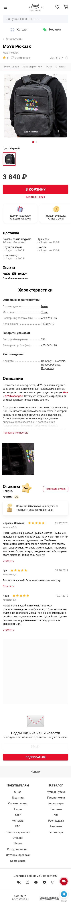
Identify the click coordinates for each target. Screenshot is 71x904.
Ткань (44, 312)
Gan (65, 392)
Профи (45, 364)
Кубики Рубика (56, 792)
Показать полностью (15, 432)
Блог (18, 814)
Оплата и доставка (18, 832)
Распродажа (56, 820)
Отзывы (18, 837)
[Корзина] (65, 7)
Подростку (47, 368)
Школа (17, 843)
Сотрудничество (17, 849)
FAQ (17, 826)
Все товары (56, 832)
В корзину (35, 189)
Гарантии (18, 797)
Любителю (59, 361)
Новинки (55, 29)
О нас (17, 792)
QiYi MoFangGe (14, 396)
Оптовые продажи (18, 855)
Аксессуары (14, 38)
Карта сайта (17, 861)
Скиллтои (56, 809)
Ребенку (55, 364)
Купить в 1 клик (35, 196)
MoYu (44, 306)
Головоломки (56, 797)
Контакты (17, 820)
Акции (18, 809)
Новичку (46, 361)
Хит (56, 814)
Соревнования (17, 803)
